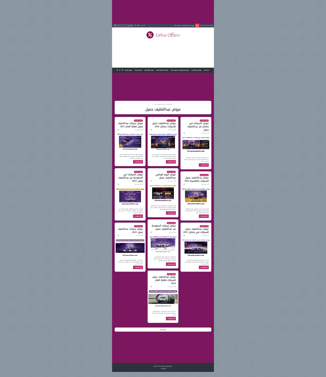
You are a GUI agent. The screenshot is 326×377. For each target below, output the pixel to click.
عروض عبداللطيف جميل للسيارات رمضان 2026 (164, 125)
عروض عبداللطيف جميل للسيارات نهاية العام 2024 (164, 280)
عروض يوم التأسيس (196, 70)
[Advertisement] (163, 12)
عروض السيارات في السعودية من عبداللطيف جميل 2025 (130, 177)
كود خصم (206, 70)
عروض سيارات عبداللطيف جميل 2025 (130, 230)
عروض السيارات (138, 70)
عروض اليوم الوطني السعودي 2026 (180, 70)
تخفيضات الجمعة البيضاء (162, 70)
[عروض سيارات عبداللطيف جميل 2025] (130, 247)
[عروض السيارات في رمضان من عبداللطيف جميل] (195, 145)
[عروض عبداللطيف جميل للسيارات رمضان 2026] (163, 141)
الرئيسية (168, 104)
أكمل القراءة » (203, 165)
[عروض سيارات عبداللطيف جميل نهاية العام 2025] (130, 141)
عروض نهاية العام (149, 70)
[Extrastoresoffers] (163, 35)
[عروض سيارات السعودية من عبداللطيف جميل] (163, 244)
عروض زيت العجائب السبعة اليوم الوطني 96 (184, 25)
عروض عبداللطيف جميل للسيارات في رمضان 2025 (196, 230)
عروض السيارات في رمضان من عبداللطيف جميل (198, 126)
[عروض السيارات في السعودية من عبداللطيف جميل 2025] (130, 196)
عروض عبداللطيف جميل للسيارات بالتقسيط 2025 (196, 179)
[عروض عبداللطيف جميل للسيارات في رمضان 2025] (195, 247)
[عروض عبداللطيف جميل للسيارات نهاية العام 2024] (163, 298)
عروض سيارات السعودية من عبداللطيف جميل (164, 227)
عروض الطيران (128, 70)
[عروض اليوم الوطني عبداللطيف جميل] (163, 193)
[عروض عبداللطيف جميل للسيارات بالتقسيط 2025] (195, 196)
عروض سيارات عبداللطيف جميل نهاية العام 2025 (130, 125)
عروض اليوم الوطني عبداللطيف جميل (166, 176)
